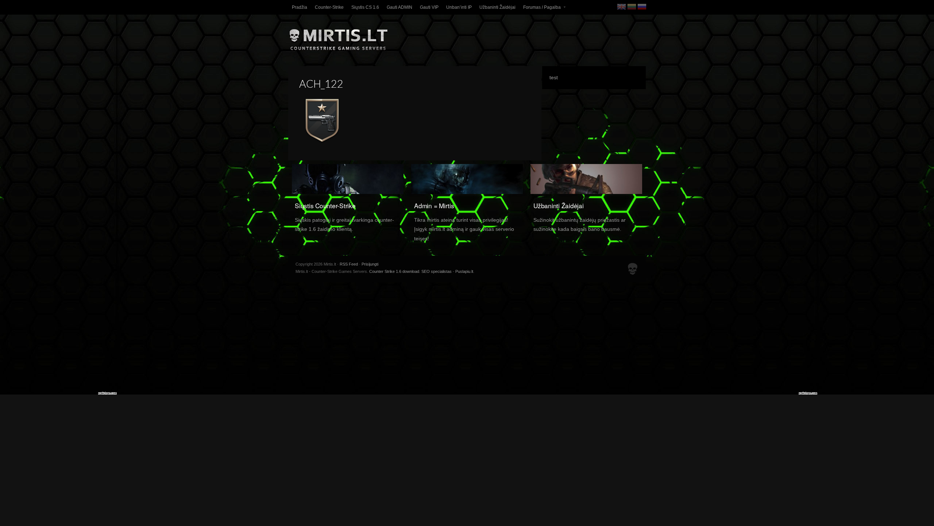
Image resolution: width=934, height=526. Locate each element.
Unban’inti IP (459, 7)
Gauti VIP (429, 7)
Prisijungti (370, 264)
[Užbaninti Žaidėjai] (586, 179)
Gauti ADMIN (399, 7)
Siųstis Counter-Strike (325, 205)
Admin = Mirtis (434, 205)
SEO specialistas (436, 271)
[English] (622, 6)
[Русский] (642, 6)
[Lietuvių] (632, 6)
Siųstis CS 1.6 (365, 7)
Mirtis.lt (467, 37)
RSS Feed (349, 264)
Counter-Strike (329, 7)
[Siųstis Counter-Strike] (348, 179)
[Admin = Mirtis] (467, 179)
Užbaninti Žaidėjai (497, 7)
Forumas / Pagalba (540, 9)
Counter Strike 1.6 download (394, 271)
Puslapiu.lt (464, 271)
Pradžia (299, 7)
